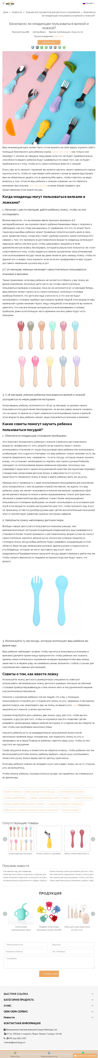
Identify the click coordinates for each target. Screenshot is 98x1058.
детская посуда (38, 185)
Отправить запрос (51, 974)
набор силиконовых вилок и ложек (50, 797)
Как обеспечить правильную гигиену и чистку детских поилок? (72, 874)
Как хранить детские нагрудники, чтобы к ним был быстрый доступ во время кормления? (72, 877)
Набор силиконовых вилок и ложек (81, 854)
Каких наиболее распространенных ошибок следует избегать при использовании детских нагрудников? (72, 880)
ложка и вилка (71, 810)
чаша (75, 705)
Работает (58, 36)
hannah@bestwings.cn (14, 1042)
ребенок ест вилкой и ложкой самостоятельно (31, 810)
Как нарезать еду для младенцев (17, 871)
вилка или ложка (62, 151)
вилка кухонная (83, 797)
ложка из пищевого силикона (65, 804)
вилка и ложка (12, 791)
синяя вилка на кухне (71, 791)
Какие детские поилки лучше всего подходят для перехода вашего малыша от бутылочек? (25, 874)
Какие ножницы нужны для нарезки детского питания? (72, 871)
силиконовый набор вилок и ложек (24, 804)
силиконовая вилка (15, 797)
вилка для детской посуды (40, 791)
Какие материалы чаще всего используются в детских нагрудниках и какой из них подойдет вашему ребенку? (25, 877)
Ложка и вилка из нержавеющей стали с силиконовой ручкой (53, 854)
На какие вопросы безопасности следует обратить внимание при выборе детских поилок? (25, 880)
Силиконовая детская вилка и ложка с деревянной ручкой (25, 854)
